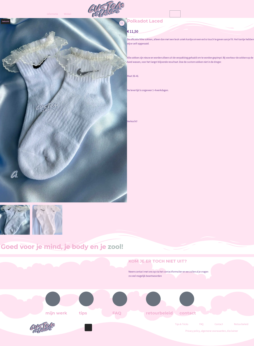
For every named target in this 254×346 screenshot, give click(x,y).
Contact (219, 324)
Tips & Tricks (181, 324)
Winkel (67, 14)
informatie (52, 14)
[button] (122, 23)
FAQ (201, 324)
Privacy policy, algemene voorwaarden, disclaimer (211, 331)
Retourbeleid (241, 324)
